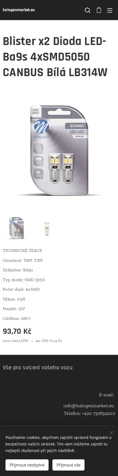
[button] (88, 10)
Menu (109, 10)
